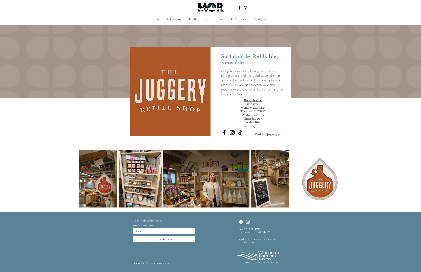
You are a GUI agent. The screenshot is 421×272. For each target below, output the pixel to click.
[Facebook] (239, 8)
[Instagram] (245, 8)
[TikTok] (240, 132)
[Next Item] (337, 179)
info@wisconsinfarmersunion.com (256, 239)
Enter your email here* (143, 225)
